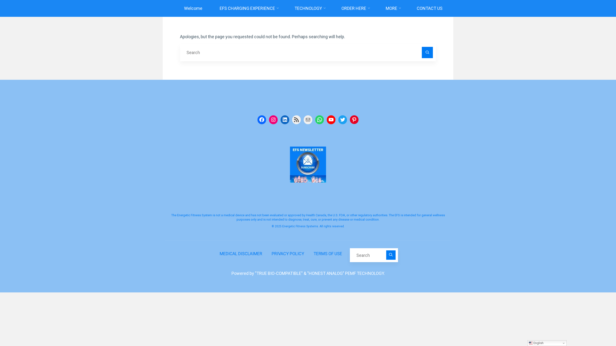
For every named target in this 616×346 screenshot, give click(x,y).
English (538, 343)
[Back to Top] (597, 327)
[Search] (427, 52)
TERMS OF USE (328, 253)
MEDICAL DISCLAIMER (241, 253)
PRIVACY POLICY (288, 253)
